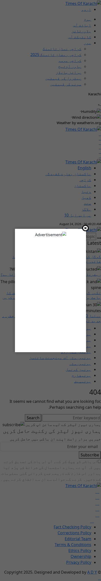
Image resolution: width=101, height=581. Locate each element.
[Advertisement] (50, 293)
